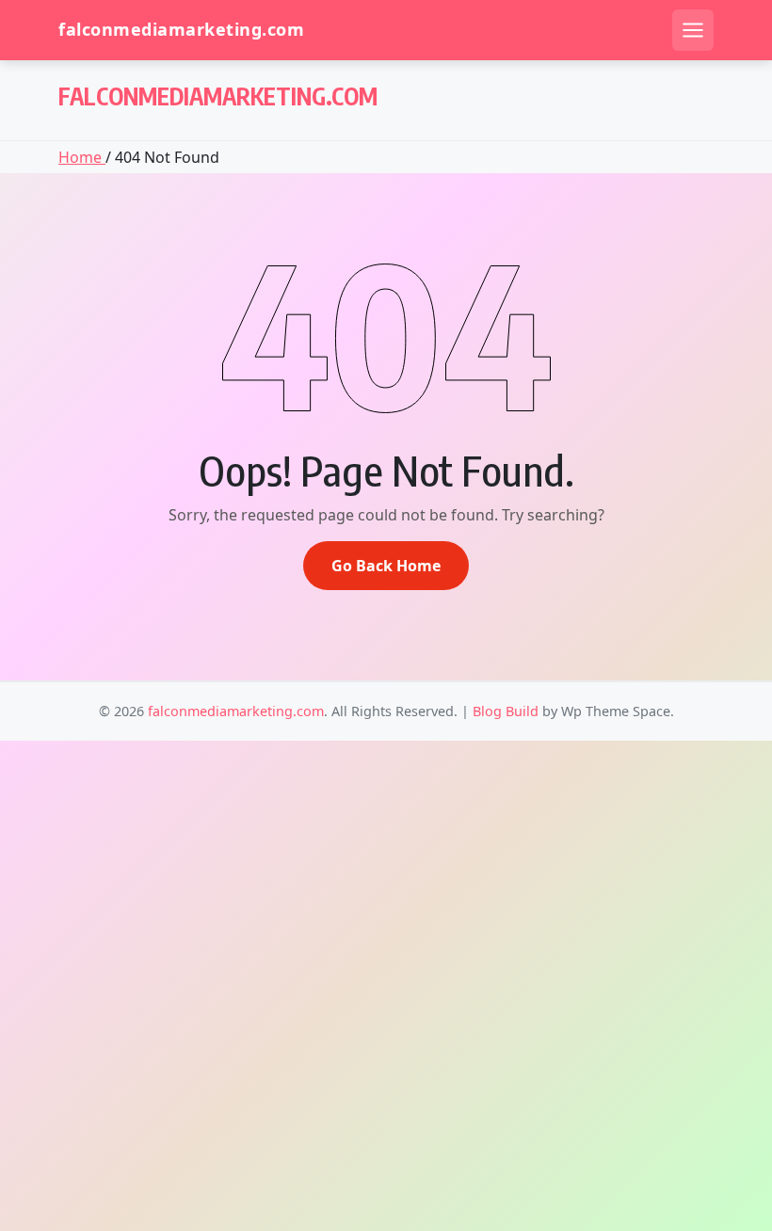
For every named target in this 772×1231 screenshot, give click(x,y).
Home (81, 157)
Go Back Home (386, 565)
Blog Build (506, 711)
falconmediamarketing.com (181, 29)
